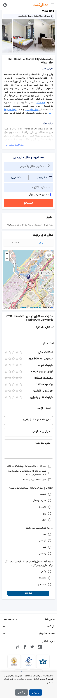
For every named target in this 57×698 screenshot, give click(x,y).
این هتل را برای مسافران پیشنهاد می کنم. (26, 466)
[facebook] (24, 647)
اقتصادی (42, 584)
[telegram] (17, 647)
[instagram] (39, 647)
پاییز (44, 547)
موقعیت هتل (45, 272)
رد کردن (21, 692)
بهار (44, 534)
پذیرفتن (35, 692)
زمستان (42, 553)
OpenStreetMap (35, 308)
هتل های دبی (32, 109)
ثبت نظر (28, 593)
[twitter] (32, 647)
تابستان (42, 540)
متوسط (42, 578)
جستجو (29, 203)
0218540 (40, 102)
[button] (28, 277)
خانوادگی (42, 507)
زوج (44, 513)
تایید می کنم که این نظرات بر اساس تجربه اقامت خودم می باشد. (27, 472)
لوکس (43, 571)
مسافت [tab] (15, 242)
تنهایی (43, 494)
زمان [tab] (41, 242)
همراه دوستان (39, 500)
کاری (44, 520)
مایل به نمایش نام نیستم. (34, 480)
